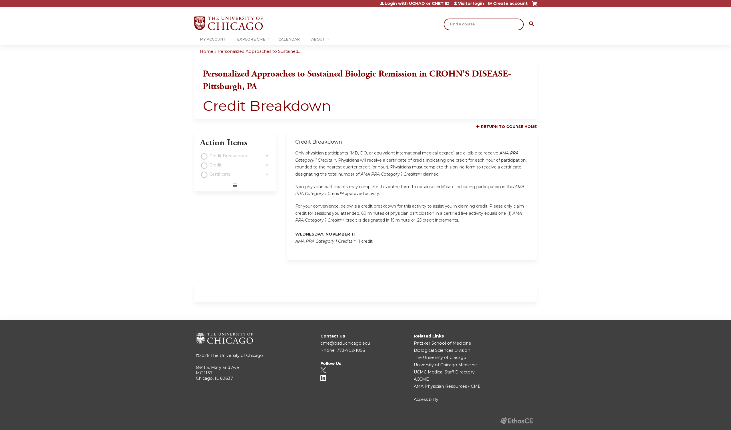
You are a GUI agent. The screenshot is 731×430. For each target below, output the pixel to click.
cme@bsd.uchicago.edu (345, 343)
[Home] (228, 23)
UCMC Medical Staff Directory (444, 372)
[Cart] (534, 5)
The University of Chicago (236, 355)
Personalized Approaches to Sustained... (259, 51)
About (318, 39)
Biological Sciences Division (442, 350)
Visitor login (471, 3)
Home (206, 51)
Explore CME (251, 39)
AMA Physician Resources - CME (447, 386)
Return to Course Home (509, 126)
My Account (213, 39)
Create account (510, 3)
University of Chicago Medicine (445, 364)
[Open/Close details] (267, 156)
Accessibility (426, 399)
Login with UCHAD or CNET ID (417, 3)
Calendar (289, 39)
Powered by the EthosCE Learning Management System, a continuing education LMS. (516, 421)
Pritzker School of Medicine (442, 343)
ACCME (421, 379)
